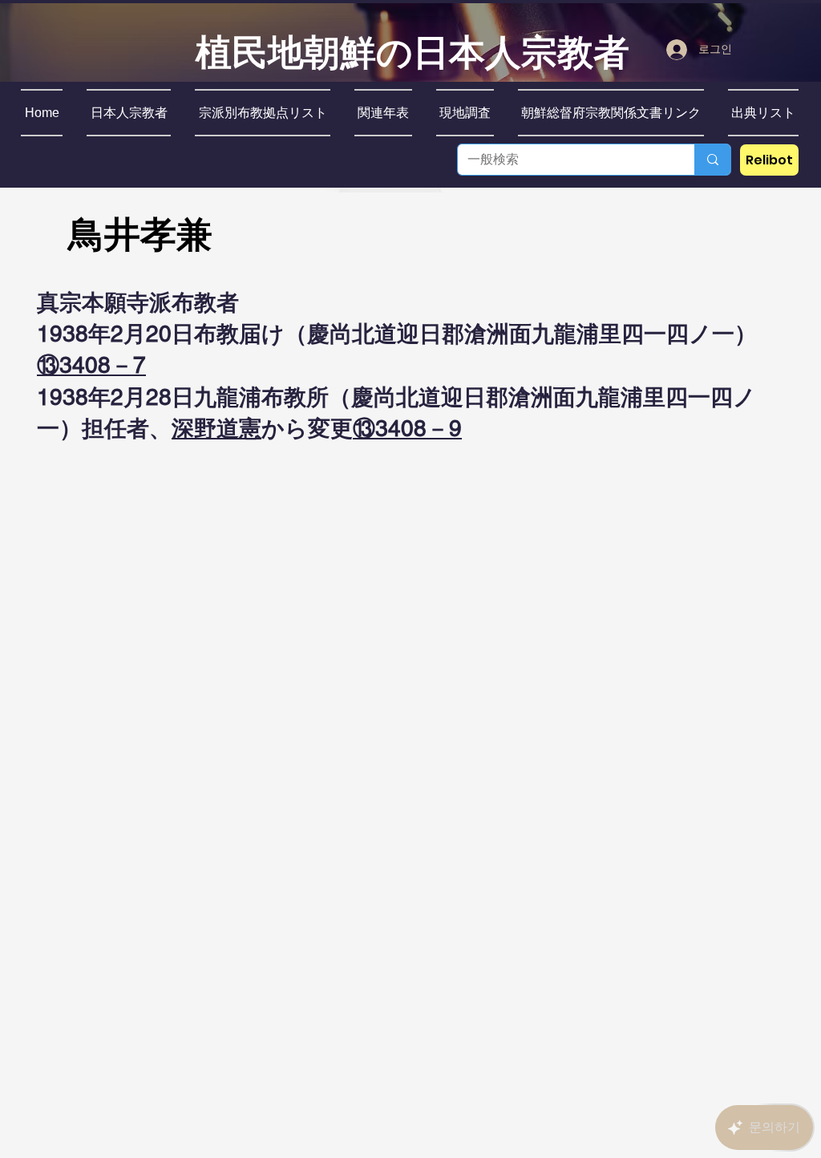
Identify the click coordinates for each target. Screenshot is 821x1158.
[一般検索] (712, 159)
